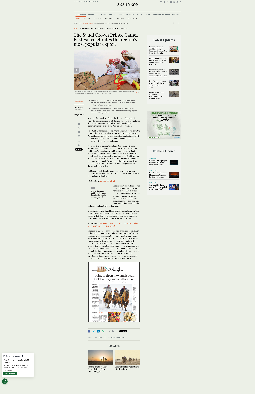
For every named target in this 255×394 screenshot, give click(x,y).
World (104, 14)
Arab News (79, 1)
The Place (86, 18)
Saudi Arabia (81, 14)
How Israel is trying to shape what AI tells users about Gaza (158, 162)
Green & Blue (132, 18)
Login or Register (10, 373)
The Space (97, 18)
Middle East (93, 14)
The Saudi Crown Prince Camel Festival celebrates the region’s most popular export (114, 224)
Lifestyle (130, 14)
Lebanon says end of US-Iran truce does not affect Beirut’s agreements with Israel (158, 73)
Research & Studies (161, 14)
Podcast (175, 14)
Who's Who (109, 18)
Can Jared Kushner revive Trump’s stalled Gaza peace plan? (158, 187)
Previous (76, 70)
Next (137, 70)
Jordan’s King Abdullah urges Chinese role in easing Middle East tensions (158, 61)
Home (75, 28)
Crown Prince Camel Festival (116, 337)
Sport (148, 14)
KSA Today (120, 18)
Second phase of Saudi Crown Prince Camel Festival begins (98, 369)
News (77, 18)
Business (113, 14)
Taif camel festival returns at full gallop (127, 367)
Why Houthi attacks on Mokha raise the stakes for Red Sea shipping (158, 175)
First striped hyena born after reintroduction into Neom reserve (111, 23)
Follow (79, 149)
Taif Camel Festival (107, 181)
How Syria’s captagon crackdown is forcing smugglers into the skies (157, 84)
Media (121, 14)
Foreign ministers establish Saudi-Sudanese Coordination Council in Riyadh (158, 50)
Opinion (140, 14)
